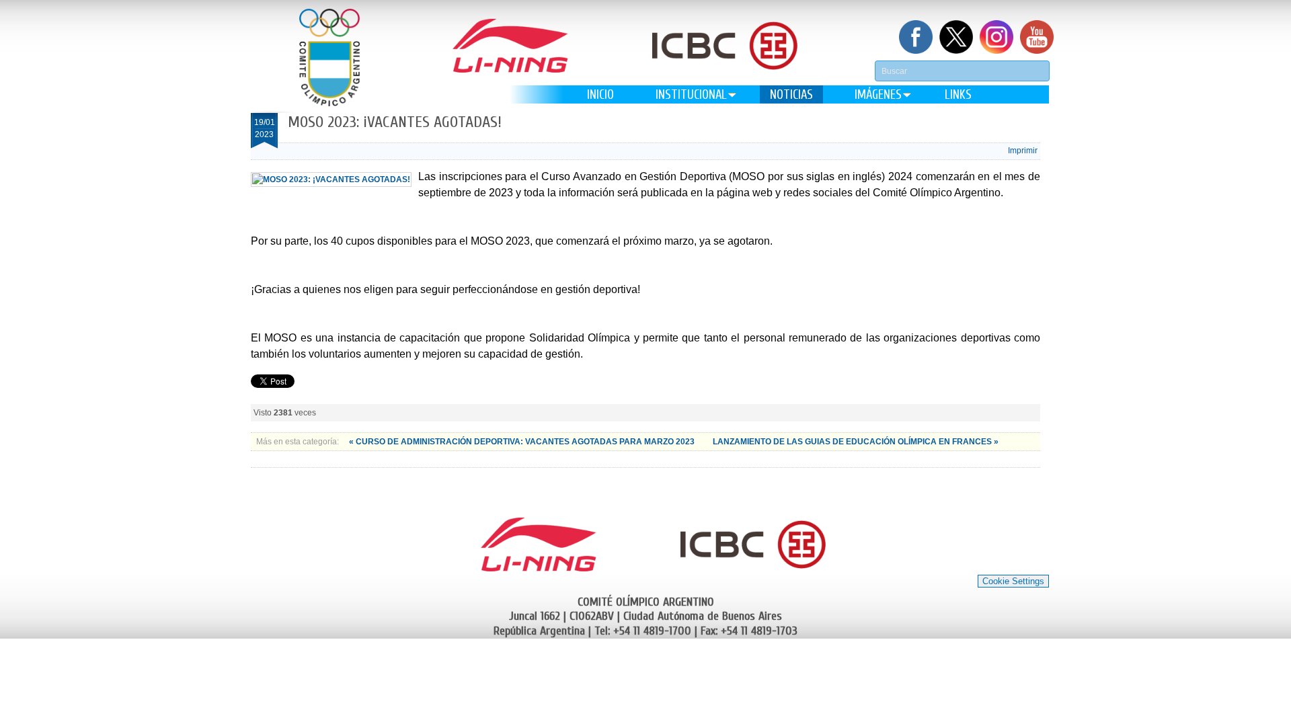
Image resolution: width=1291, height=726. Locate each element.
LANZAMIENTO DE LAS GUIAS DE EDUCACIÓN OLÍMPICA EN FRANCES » (856, 441)
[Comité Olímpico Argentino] (329, 57)
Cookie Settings (1013, 581)
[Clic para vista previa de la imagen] (331, 179)
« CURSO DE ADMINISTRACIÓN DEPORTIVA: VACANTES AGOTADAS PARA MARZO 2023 (523, 441)
